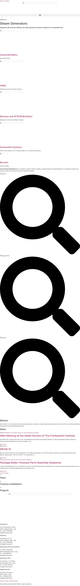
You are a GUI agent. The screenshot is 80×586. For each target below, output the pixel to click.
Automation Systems (11, 147)
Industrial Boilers (9, 54)
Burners (4, 162)
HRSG (3, 85)
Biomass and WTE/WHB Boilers (16, 116)
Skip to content (4, 1)
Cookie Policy (14, 581)
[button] (40, 15)
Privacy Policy (4, 581)
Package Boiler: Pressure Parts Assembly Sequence (30, 462)
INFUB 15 (5, 449)
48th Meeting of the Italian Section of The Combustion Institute (37, 435)
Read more (3, 444)
